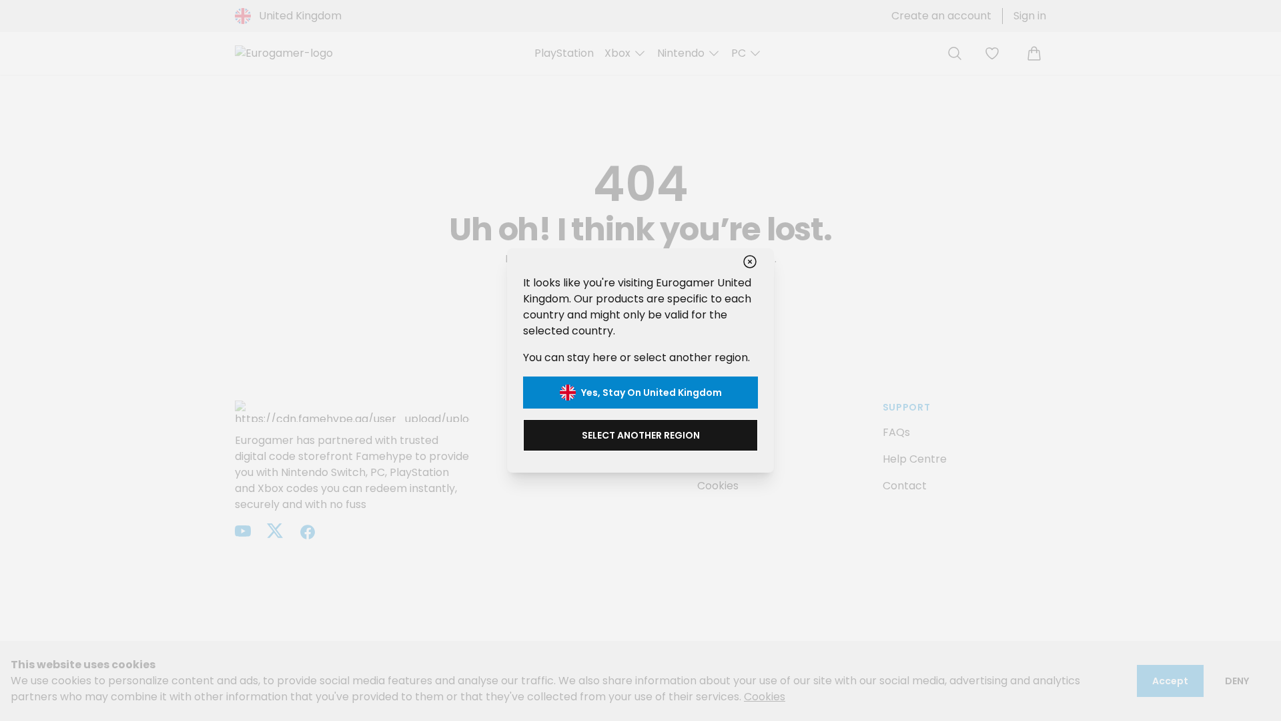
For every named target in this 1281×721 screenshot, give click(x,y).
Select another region (641, 435)
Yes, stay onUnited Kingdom (651, 392)
